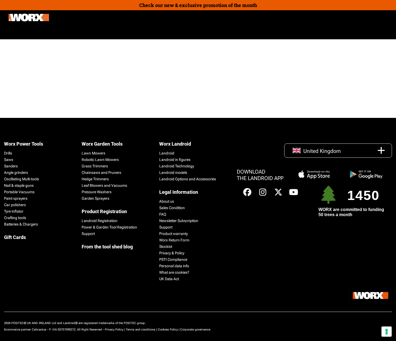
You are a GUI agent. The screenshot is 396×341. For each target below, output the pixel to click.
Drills (8, 153)
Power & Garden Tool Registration (109, 227)
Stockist (165, 246)
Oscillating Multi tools (21, 179)
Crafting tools (15, 218)
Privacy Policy (114, 329)
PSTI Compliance (173, 259)
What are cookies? (174, 272)
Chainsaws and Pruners (101, 172)
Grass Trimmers (95, 166)
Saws (8, 159)
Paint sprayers (15, 198)
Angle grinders (16, 172)
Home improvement (77, 31)
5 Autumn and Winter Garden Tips (110, 61)
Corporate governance (195, 329)
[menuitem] (114, 32)
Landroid (166, 153)
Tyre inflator (13, 211)
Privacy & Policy (171, 253)
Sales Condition (172, 208)
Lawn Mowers (93, 153)
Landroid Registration (99, 221)
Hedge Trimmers (95, 179)
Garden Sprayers (95, 198)
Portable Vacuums (19, 192)
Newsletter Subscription (178, 221)
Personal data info (174, 266)
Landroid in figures (174, 159)
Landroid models (173, 172)
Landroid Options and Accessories (187, 179)
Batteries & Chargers (21, 224)
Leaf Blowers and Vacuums (104, 185)
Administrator (50, 79)
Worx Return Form (174, 240)
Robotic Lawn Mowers (100, 159)
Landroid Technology (176, 166)
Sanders (11, 166)
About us (166, 201)
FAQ (162, 214)
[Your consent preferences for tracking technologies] (386, 331)
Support (88, 233)
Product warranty (173, 233)
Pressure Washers (97, 192)
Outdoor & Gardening (29, 31)
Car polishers (15, 205)
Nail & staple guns (19, 185)
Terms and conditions (140, 329)
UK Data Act (169, 279)
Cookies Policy (168, 329)
